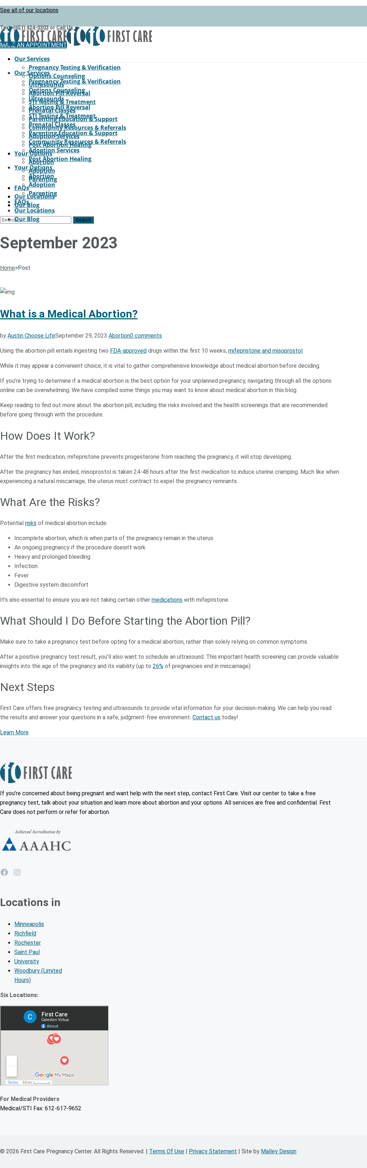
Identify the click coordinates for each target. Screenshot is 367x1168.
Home (7, 267)
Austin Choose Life (31, 335)
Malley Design (278, 1151)
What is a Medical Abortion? (69, 314)
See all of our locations (29, 10)
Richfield (25, 933)
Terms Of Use (166, 1151)
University (26, 961)
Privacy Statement (213, 1151)
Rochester (27, 942)
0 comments (146, 335)
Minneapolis (29, 924)
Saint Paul (27, 952)
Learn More (14, 732)
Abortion (119, 335)
